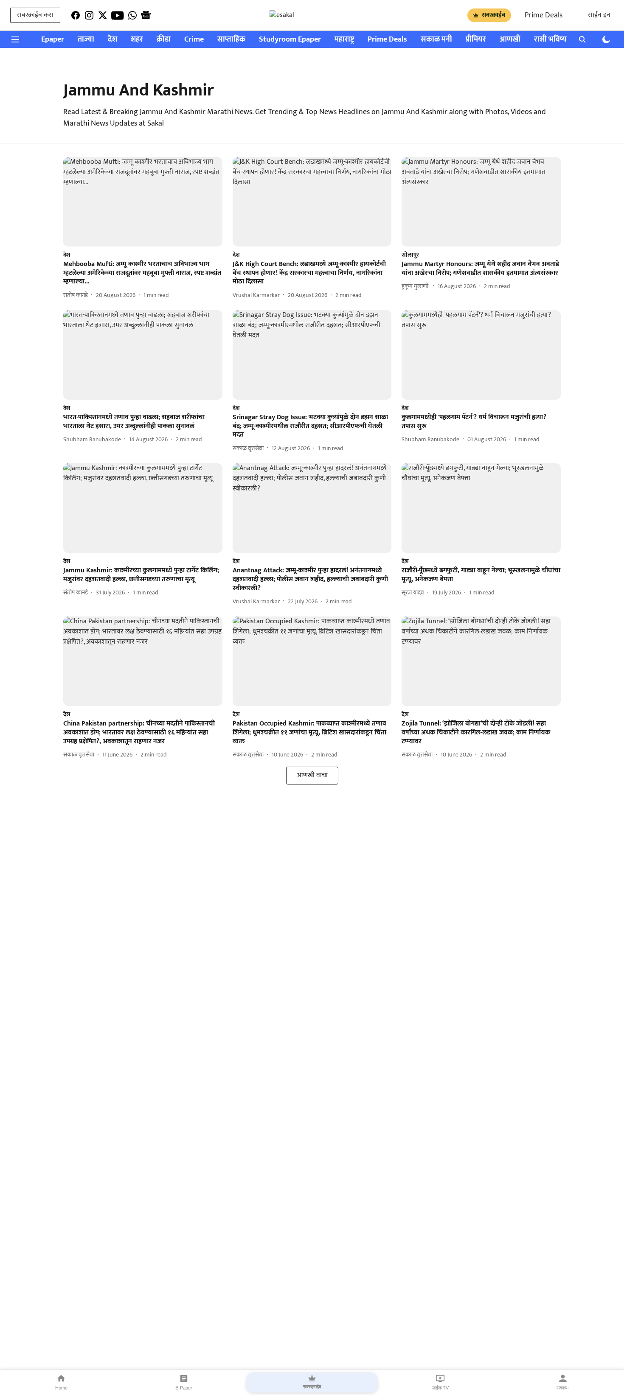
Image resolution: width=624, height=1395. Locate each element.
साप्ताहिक (231, 39)
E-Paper (183, 1387)
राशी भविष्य (550, 39)
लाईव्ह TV (440, 1387)
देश (112, 39)
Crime (194, 39)
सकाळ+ (563, 1387)
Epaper (52, 39)
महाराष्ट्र (344, 39)
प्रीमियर (476, 39)
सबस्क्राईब (493, 15)
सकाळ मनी (436, 39)
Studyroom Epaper (290, 39)
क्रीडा (164, 39)
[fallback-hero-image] (142, 202)
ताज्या (86, 39)
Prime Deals (543, 15)
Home (61, 1387)
